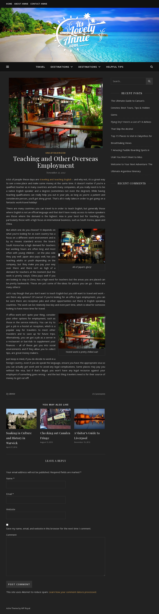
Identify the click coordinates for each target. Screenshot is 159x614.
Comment (11, 534)
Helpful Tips (114, 66)
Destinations (60, 66)
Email (10, 493)
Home (9, 3)
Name (10, 478)
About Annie (21, 3)
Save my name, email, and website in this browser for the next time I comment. (48, 528)
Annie (12, 393)
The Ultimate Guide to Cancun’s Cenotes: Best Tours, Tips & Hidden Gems (130, 107)
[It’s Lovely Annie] (79, 35)
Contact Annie (38, 3)
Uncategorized (55, 153)
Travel (40, 66)
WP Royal (25, 608)
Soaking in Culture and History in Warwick (19, 438)
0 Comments (98, 393)
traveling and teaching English (55, 179)
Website (10, 509)
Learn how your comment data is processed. (73, 592)
